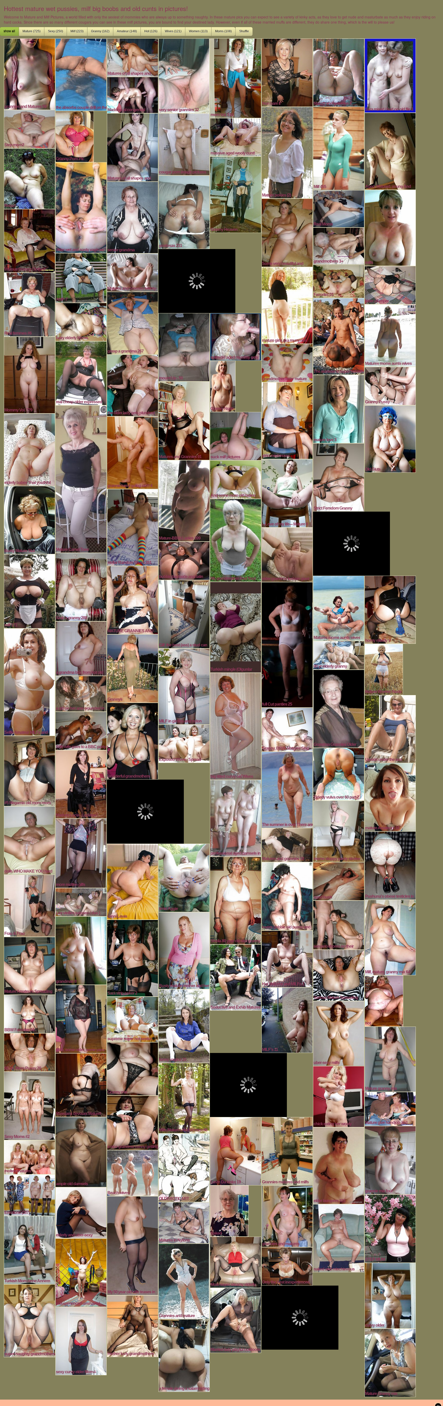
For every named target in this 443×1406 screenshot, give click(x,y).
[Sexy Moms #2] (29, 1105)
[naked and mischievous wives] (338, 1237)
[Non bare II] (287, 72)
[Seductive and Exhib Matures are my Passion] (235, 976)
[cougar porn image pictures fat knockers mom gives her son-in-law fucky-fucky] (184, 143)
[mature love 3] (338, 408)
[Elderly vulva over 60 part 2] (338, 773)
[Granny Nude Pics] (223, 385)
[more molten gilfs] (81, 852)
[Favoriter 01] (338, 280)
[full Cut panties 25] (287, 644)
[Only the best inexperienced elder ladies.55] (287, 1265)
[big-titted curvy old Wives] (235, 725)
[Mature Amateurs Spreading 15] (29, 965)
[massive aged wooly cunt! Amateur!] (235, 136)
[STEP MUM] (390, 1228)
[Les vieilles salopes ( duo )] (81, 901)
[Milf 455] (338, 147)
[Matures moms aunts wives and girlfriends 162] (390, 334)
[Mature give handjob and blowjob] (390, 1108)
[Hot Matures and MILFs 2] (287, 958)
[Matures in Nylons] (184, 1222)
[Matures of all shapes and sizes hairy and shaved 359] (132, 146)
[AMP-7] (81, 277)
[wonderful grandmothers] (132, 740)
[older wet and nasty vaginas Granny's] (81, 207)
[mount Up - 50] (184, 346)
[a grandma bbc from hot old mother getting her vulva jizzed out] (81, 647)
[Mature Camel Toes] (81, 478)
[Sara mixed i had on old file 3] (390, 74)
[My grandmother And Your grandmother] (235, 539)
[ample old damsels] (81, 1151)
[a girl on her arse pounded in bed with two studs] (81, 693)
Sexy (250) (55, 31)
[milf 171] (29, 590)
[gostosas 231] (184, 211)
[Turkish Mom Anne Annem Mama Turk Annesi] (29, 1249)
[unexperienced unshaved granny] (81, 1272)
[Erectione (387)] (29, 1194)
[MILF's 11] (287, 1019)
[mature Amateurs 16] (390, 796)
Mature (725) (32, 31)
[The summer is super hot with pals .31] (338, 335)
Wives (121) (173, 31)
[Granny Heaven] (235, 194)
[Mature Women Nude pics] (384, 668)
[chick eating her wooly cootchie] (338, 1096)
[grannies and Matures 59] (29, 73)
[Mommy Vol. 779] (29, 374)
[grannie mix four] (390, 1159)
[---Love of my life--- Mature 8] (287, 492)
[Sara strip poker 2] (132, 957)
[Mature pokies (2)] (287, 151)
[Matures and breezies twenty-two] (132, 271)
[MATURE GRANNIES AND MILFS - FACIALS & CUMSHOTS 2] (132, 599)
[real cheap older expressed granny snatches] (81, 372)
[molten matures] (29, 1156)
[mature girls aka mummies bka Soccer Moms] (287, 304)
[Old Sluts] (390, 438)
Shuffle (244, 31)
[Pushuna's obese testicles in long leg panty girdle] (390, 864)
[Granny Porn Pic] (74, 135)
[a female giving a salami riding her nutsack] (184, 1354)
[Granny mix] (132, 1068)
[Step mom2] (29, 128)
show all (9, 31)
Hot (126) (150, 31)
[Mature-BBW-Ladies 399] (184, 500)
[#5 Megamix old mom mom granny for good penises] (29, 770)
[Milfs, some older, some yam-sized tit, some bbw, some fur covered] (81, 1018)
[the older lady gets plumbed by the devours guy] (132, 384)
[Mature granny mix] (390, 1058)
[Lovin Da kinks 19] (235, 1150)
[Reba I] (29, 178)
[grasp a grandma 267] (132, 322)
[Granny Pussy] (390, 385)
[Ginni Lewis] (132, 881)
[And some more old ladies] (235, 478)
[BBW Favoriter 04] (29, 1013)
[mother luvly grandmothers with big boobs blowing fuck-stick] (132, 1325)
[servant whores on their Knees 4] (338, 924)
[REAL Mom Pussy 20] (29, 1051)
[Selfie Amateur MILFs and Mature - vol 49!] (29, 681)
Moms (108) (223, 31)
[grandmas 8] (81, 950)
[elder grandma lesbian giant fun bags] (287, 554)
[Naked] (229, 1210)
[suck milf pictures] (235, 435)
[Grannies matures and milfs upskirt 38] (287, 1150)
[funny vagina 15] (184, 1025)
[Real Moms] (338, 208)
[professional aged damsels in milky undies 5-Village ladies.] (235, 817)
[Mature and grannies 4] (338, 72)
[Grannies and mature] (184, 1280)
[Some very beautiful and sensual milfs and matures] (287, 232)
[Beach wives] (132, 1172)
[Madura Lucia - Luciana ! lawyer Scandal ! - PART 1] (81, 783)
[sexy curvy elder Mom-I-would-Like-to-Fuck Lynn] (81, 1340)
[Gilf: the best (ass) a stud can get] (184, 613)
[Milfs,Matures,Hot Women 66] (184, 1097)
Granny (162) (100, 31)
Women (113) (198, 31)
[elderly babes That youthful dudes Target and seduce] (29, 449)
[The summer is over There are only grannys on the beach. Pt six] (287, 789)
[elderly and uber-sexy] (81, 1212)
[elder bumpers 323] (338, 1164)
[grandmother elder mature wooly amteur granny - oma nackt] (287, 362)
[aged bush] (338, 880)
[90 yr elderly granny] (338, 654)
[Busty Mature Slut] (29, 519)
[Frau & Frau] (29, 905)
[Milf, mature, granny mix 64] (390, 936)
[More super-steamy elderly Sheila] (235, 1261)
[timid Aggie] (184, 877)
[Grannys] (132, 667)
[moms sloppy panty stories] (338, 830)
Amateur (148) (127, 31)
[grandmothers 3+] (338, 245)
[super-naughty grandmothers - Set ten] (29, 1320)
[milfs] (390, 227)
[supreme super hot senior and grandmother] (132, 1018)
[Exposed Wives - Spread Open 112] (184, 743)
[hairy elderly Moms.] (81, 321)
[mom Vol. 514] (235, 77)
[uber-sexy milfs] (338, 1032)
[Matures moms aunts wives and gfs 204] (338, 607)
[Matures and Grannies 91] (184, 420)
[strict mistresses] (287, 419)
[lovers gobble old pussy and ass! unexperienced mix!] (287, 895)
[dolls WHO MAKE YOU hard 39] (29, 839)
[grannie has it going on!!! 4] (132, 451)
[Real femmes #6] (29, 303)
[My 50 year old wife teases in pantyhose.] (132, 1245)
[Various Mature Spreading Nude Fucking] (338, 974)
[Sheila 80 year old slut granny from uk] (235, 899)
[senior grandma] (132, 216)
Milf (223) (77, 31)
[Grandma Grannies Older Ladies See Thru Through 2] (338, 708)
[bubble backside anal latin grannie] (184, 560)
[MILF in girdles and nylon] (184, 685)
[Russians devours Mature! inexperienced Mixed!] (81, 1084)
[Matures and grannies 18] (287, 844)
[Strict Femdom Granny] (338, 476)
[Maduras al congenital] (132, 94)
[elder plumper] (390, 284)
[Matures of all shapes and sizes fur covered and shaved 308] (132, 56)
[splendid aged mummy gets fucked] (235, 336)
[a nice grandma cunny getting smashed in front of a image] (132, 1122)
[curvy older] (390, 1295)
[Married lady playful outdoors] (235, 1319)
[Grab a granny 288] (81, 586)
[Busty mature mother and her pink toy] (184, 950)
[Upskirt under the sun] (390, 728)
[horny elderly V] (390, 609)
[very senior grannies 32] (184, 75)
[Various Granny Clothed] (29, 240)
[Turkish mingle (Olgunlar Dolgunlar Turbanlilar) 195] (235, 626)
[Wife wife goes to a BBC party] (81, 730)
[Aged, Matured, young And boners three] (390, 150)
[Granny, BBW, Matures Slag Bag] (287, 728)
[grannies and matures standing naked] (287, 1215)
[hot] (384, 1000)
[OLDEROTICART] (184, 1167)
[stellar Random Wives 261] (132, 526)
